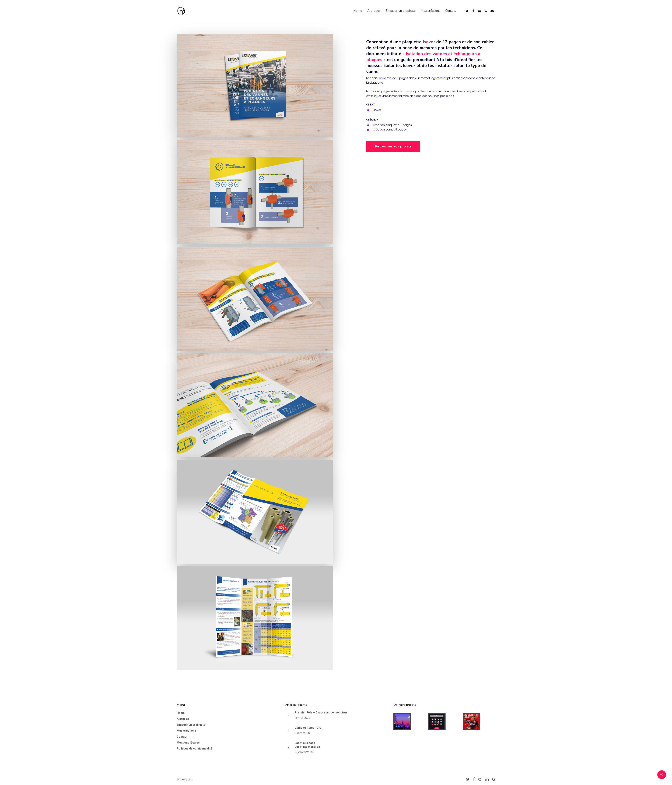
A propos (183, 718)
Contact (182, 736)
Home (181, 713)
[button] (393, 146)
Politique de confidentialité (194, 748)
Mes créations (186, 730)
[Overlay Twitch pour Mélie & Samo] (409, 721)
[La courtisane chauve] (479, 721)
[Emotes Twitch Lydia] (444, 721)
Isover (429, 42)
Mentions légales (188, 742)
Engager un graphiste (191, 724)
